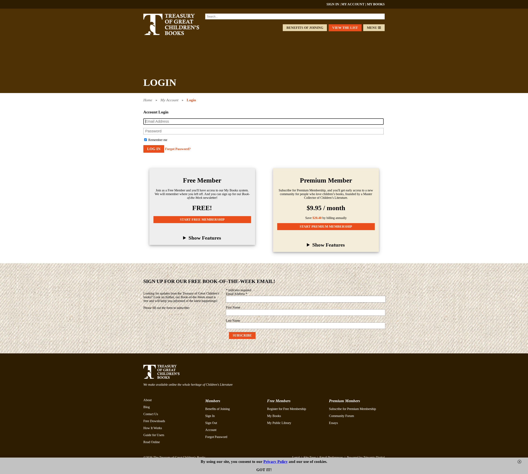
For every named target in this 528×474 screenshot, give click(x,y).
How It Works (152, 428)
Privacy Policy (275, 461)
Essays (333, 423)
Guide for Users (153, 435)
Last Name (233, 320)
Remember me (157, 140)
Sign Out (211, 423)
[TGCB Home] (176, 34)
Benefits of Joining (304, 27)
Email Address (236, 294)
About (147, 400)
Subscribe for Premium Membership (352, 409)
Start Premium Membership (326, 226)
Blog (146, 407)
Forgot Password (216, 437)
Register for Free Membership (286, 409)
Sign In (210, 416)
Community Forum (341, 416)
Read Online (151, 442)
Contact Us (150, 414)
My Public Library (279, 423)
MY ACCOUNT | (354, 4)
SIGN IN (332, 4)
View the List (345, 27)
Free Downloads (154, 421)
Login (191, 100)
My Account (169, 100)
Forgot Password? (178, 149)
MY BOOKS (376, 4)
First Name (233, 307)
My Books (274, 416)
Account (210, 430)
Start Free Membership (202, 219)
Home (147, 100)
